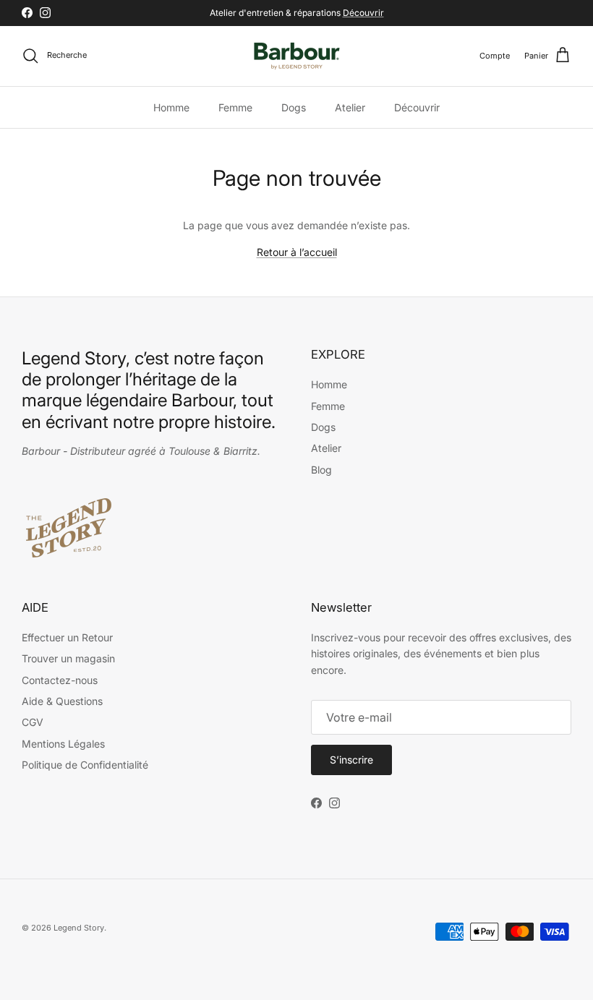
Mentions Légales (63, 744)
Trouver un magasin (68, 658)
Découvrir (363, 12)
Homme (171, 107)
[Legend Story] (297, 56)
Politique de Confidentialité (85, 764)
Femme (235, 107)
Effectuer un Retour (67, 637)
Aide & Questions (62, 701)
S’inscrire (351, 759)
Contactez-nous (60, 680)
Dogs (293, 107)
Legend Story (79, 928)
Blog (321, 469)
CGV (32, 722)
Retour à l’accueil (297, 252)
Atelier (350, 107)
